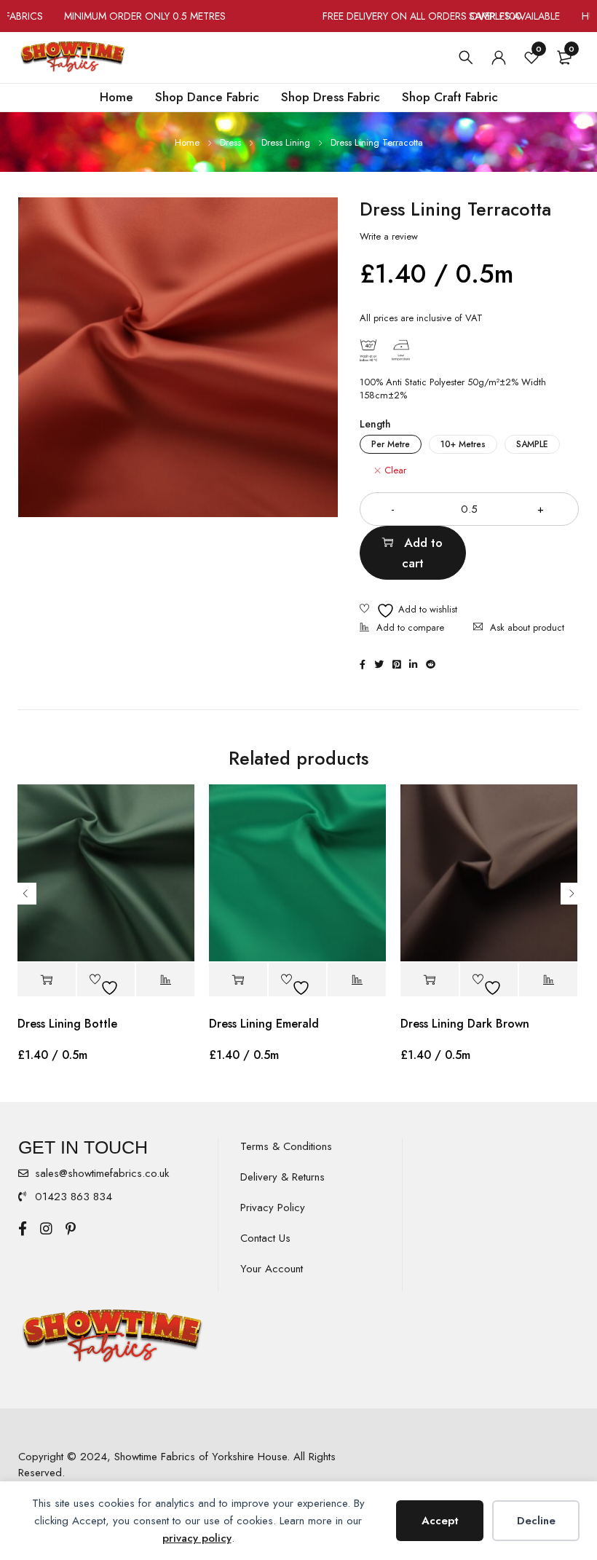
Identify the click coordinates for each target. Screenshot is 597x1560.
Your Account (271, 1269)
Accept (440, 1521)
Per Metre (390, 444)
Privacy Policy (272, 1207)
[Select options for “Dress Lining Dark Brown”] (429, 980)
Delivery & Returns (282, 1177)
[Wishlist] (408, 611)
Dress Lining (285, 142)
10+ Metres (463, 444)
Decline (536, 1521)
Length (375, 424)
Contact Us (265, 1238)
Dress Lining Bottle (67, 1023)
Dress (230, 142)
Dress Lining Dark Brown (464, 1023)
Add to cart (422, 553)
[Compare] (402, 629)
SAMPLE (532, 444)
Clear (395, 470)
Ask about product (527, 627)
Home (187, 142)
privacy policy (197, 1538)
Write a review (389, 236)
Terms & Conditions (286, 1146)
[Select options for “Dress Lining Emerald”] (238, 980)
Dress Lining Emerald (264, 1023)
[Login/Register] (498, 57)
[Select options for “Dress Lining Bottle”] (46, 980)
